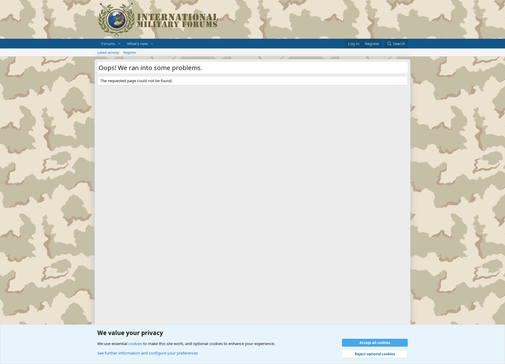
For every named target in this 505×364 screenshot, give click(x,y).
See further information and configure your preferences (147, 353)
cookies (135, 343)
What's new (137, 43)
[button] (119, 43)
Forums (108, 43)
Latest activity (108, 52)
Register (129, 52)
